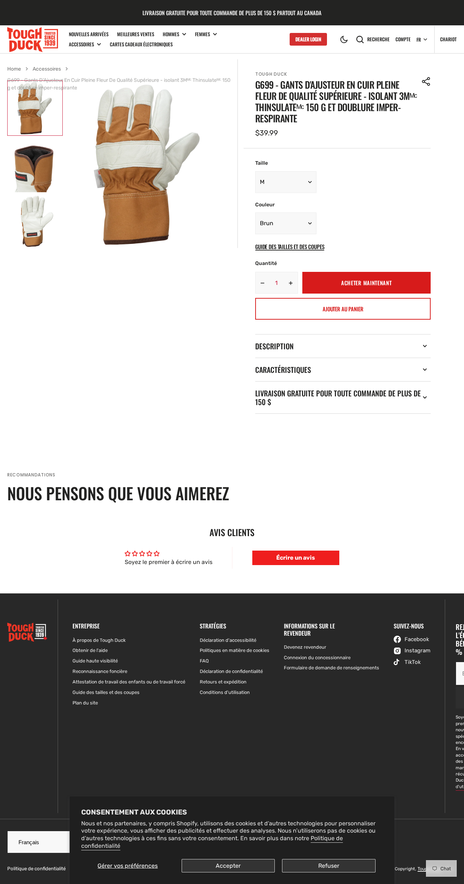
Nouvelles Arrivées (88, 34)
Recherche (378, 39)
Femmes (202, 34)
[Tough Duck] (32, 39)
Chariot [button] (448, 39)
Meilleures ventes (135, 34)
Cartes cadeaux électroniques (141, 44)
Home (14, 69)
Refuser (328, 865)
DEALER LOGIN (308, 39)
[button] (344, 39)
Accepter (228, 865)
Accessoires (81, 44)
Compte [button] (403, 39)
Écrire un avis (295, 557)
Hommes (171, 34)
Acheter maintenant (366, 283)
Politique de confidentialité (36, 868)
